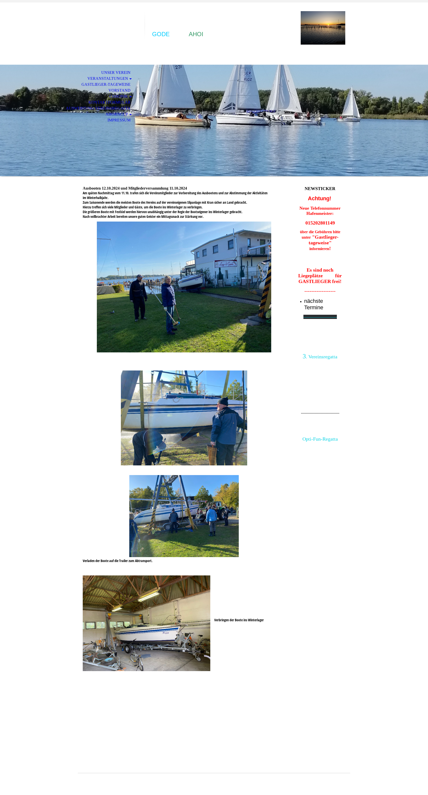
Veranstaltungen (107, 78)
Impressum (119, 120)
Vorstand (119, 90)
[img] (111, 24)
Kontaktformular (109, 102)
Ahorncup (117, 114)
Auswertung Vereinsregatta (98, 108)
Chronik (118, 96)
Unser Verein (116, 72)
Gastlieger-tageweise (106, 84)
